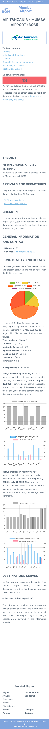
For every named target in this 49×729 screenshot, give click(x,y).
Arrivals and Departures (14, 55)
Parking (6, 713)
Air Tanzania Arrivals (13, 200)
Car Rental (29, 696)
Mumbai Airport (26, 9)
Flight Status (8, 706)
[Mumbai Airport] (6, 10)
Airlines (6, 702)
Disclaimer (29, 721)
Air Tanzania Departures (15, 203)
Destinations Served (12, 69)
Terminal (7, 51)
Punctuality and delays (13, 65)
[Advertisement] (24, 128)
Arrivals (6, 696)
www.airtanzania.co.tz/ (24, 251)
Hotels (6, 709)
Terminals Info (31, 692)
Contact (37, 721)
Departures (8, 699)
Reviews (28, 713)
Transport (29, 709)
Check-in (7, 58)
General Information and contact (18, 62)
